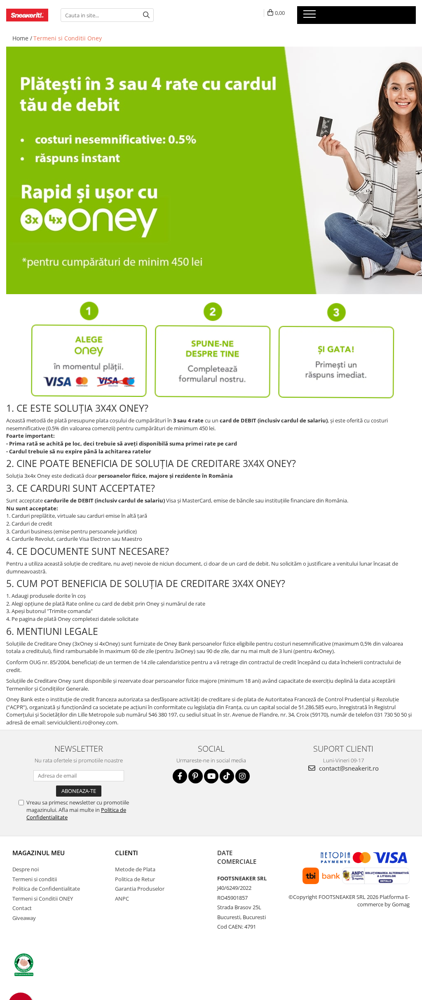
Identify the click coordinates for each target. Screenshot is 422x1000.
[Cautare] (146, 15)
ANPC (122, 898)
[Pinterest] (195, 776)
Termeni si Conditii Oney (67, 38)
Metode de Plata (135, 869)
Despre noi (25, 869)
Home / (22, 38)
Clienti (126, 853)
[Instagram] (242, 776)
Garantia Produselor (139, 888)
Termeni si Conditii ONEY (42, 898)
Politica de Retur (135, 879)
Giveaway (24, 918)
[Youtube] (211, 776)
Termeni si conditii (34, 879)
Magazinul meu (38, 853)
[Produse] (310, 16)
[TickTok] (227, 776)
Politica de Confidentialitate (46, 888)
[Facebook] (180, 776)
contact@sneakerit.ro (348, 768)
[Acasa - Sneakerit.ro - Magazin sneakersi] (27, 15)
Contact (22, 908)
